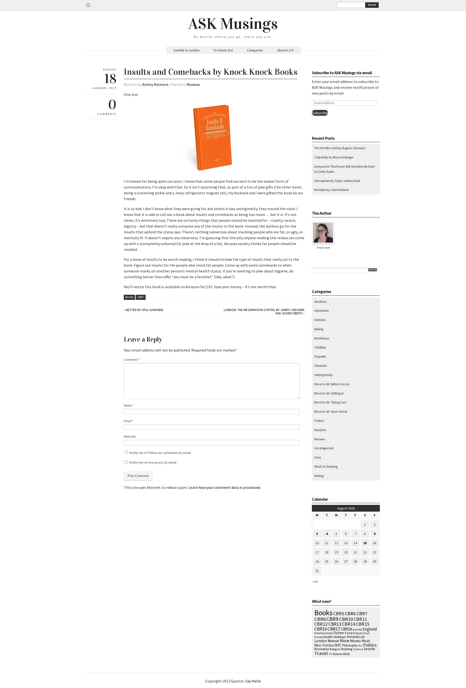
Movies (355, 641)
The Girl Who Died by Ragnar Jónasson (340, 148)
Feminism (320, 366)
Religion (335, 649)
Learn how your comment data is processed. (224, 487)
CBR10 (346, 619)
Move (344, 640)
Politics (319, 421)
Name (129, 405)
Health (328, 637)
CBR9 (332, 619)
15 (365, 543)
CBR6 (350, 613)
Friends (357, 633)
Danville (357, 629)
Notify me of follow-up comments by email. (160, 452)
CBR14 (348, 624)
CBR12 (321, 624)
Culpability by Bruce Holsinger (333, 157)
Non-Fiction (324, 645)
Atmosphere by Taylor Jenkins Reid (337, 181)
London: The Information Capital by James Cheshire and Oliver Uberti (264, 311)
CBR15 (362, 624)
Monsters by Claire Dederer (331, 190)
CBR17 (333, 629)
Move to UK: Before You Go (332, 384)
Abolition (320, 302)
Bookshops (321, 338)
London (320, 641)
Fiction (338, 633)
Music (366, 641)
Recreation (321, 649)
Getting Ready (323, 375)
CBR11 (360, 619)
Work (346, 654)
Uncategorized (323, 448)
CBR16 (320, 629)
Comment (132, 359)
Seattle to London (187, 50)
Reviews (193, 84)
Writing (319, 476)
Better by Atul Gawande (145, 310)
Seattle (369, 649)
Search (372, 4)
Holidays (339, 637)
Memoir (333, 641)
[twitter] (88, 6)
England (370, 629)
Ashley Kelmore (155, 84)
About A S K (285, 50)
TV (330, 654)
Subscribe (320, 112)
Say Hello (253, 681)
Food (348, 633)
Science (358, 649)
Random (320, 430)
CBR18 (346, 629)
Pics (360, 645)
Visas (317, 457)
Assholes (319, 320)
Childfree (320, 347)
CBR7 (140, 297)
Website (130, 436)
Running (347, 649)
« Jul (315, 581)
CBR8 (320, 619)
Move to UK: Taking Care (330, 402)
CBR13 (334, 624)
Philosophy (349, 645)
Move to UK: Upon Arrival (330, 412)
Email (128, 421)
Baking (318, 329)
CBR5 (338, 613)
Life (362, 637)
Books (129, 297)
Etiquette (320, 356)
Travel (321, 653)
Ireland (352, 636)
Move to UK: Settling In (329, 393)
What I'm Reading (326, 467)
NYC (338, 645)
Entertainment (323, 633)
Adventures (321, 311)
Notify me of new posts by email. (153, 462)
